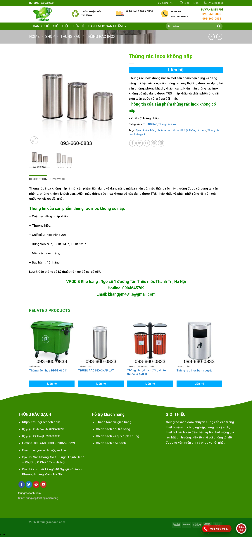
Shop (50, 37)
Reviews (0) (57, 178)
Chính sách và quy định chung (117, 436)
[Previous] (35, 98)
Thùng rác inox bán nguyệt (194, 370)
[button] (125, 26)
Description (38, 178)
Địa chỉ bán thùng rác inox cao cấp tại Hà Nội (162, 130)
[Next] (116, 98)
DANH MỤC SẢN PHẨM (105, 26)
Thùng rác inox (100, 37)
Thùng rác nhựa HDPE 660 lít (48, 370)
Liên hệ (79, 26)
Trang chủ (40, 26)
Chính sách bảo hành (111, 443)
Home (34, 37)
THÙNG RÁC (70, 37)
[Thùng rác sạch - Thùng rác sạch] (47, 14)
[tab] (38, 179)
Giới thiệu (61, 26)
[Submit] (218, 26)
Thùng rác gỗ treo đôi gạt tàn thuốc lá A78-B (146, 372)
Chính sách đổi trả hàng (113, 429)
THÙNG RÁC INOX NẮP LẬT (96, 370)
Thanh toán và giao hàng (113, 422)
